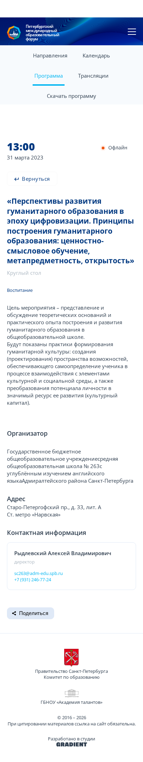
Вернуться (35, 178)
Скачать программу (71, 95)
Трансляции (93, 75)
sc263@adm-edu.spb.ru (38, 573)
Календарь (96, 55)
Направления (50, 55)
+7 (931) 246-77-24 (32, 579)
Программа (48, 75)
